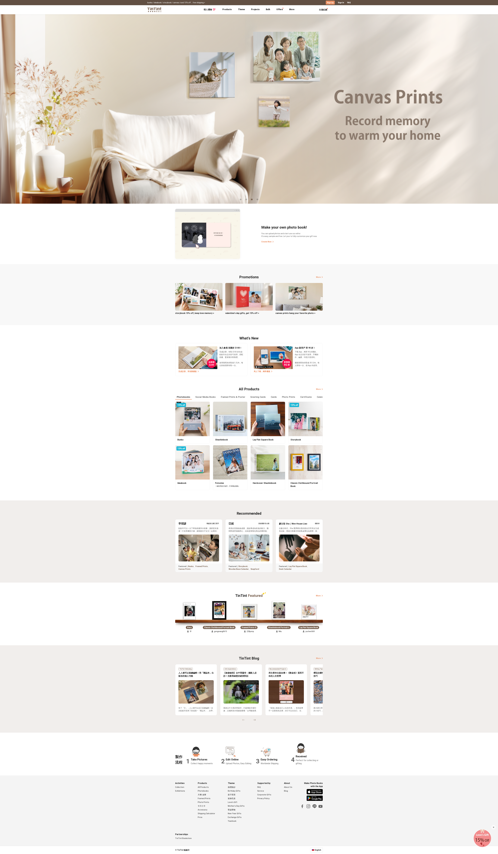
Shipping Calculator (206, 813)
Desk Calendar (285, 569)
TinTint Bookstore (183, 838)
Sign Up (330, 3)
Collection (179, 787)
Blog (286, 791)
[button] (189, 611)
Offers (279, 9)
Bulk (268, 9)
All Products (203, 787)
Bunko (191, 566)
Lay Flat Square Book (298, 566)
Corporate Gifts (264, 795)
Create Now (266, 242)
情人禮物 (208, 9)
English (318, 850)
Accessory (202, 810)
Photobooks (203, 791)
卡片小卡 (201, 806)
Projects (255, 9)
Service (260, 791)
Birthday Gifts (234, 791)
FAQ (349, 3)
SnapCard (255, 569)
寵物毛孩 (231, 798)
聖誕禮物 (231, 810)
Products (227, 9)
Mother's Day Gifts (236, 806)
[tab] (227, 10)
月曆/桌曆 (202, 795)
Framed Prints (201, 566)
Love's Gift (232, 802)
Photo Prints (203, 802)
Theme (241, 9)
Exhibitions (180, 791)
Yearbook (232, 821)
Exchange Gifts (234, 817)
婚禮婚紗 (231, 787)
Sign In (341, 3)
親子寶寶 (231, 795)
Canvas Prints (184, 569)
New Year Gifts (234, 813)
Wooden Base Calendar (239, 569)
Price (200, 817)
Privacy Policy (263, 798)
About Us (288, 787)
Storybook (243, 566)
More (318, 277)
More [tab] (291, 9)
